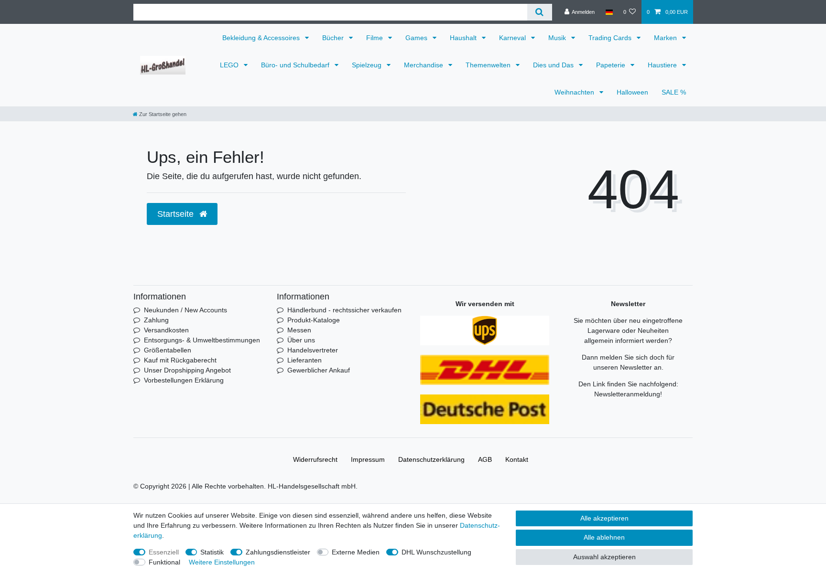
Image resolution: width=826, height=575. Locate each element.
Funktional (164, 562)
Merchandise (424, 65)
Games (417, 38)
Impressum (368, 459)
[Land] (609, 12)
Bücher (334, 38)
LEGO (230, 65)
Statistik (212, 552)
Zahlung (156, 320)
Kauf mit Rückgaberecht (180, 360)
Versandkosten (166, 330)
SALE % (674, 92)
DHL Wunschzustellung (436, 552)
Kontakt (516, 459)
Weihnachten (575, 92)
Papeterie (611, 65)
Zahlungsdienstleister (278, 552)
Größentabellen (167, 350)
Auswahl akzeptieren (604, 557)
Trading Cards (610, 38)
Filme (375, 38)
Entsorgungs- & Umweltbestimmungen (202, 340)
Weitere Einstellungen (222, 562)
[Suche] (539, 12)
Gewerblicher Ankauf (318, 370)
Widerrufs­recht (315, 459)
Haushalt (464, 38)
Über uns (301, 340)
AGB (485, 459)
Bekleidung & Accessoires (262, 38)
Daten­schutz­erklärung (431, 459)
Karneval (513, 38)
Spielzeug (367, 65)
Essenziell (164, 552)
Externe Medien (356, 552)
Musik (558, 38)
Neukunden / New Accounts (185, 310)
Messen (299, 330)
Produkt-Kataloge (313, 320)
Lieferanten (304, 360)
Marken (666, 38)
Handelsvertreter (312, 350)
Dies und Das (554, 65)
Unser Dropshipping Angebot (187, 370)
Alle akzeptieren (604, 518)
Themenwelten (489, 65)
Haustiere (663, 65)
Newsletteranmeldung (627, 394)
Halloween (632, 92)
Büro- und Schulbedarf (296, 65)
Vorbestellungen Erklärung (184, 380)
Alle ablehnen (604, 537)
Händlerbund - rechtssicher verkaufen (344, 310)
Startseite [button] (176, 214)
